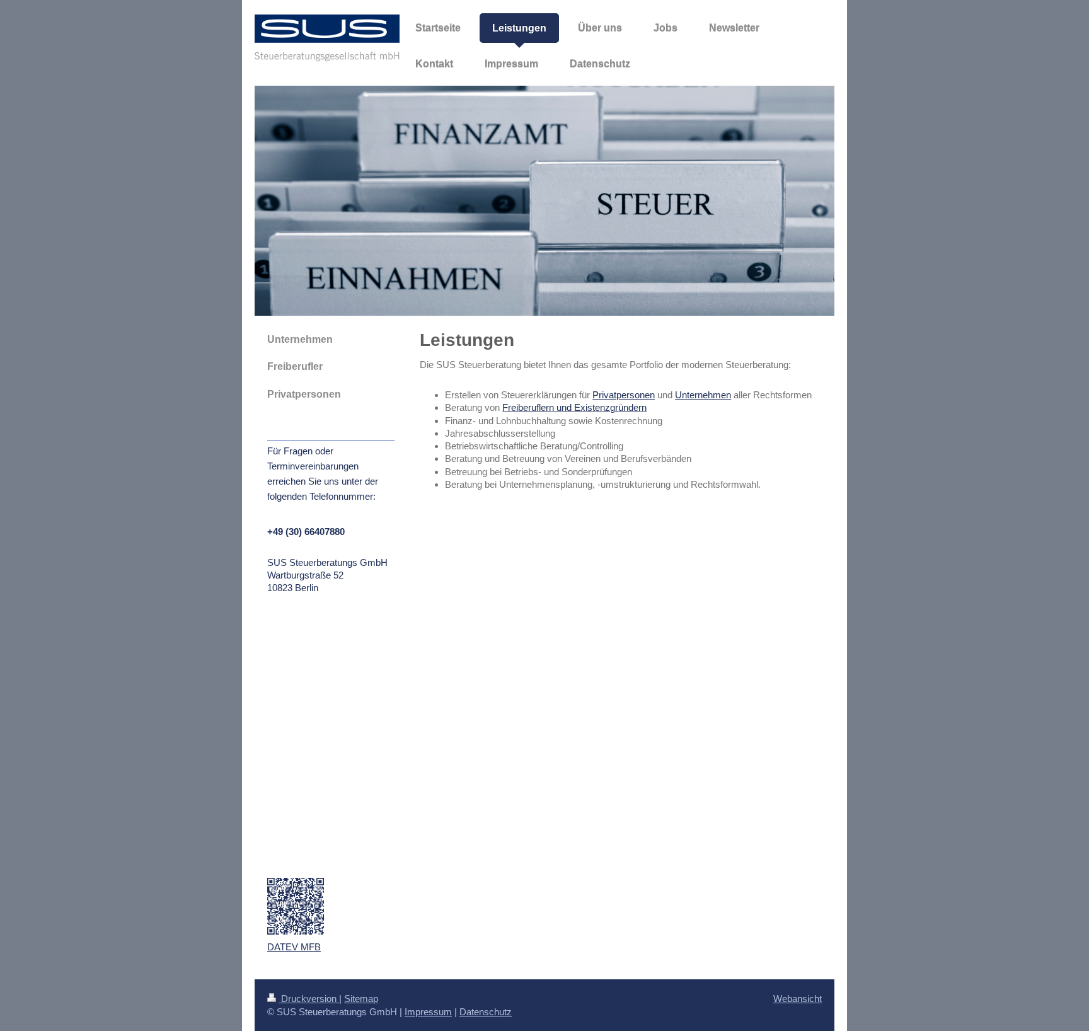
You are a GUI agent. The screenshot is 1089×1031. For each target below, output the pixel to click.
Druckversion (309, 998)
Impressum (428, 1011)
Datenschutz (485, 1011)
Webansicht (797, 998)
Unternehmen (703, 394)
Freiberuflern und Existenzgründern (574, 407)
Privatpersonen (623, 394)
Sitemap (361, 998)
